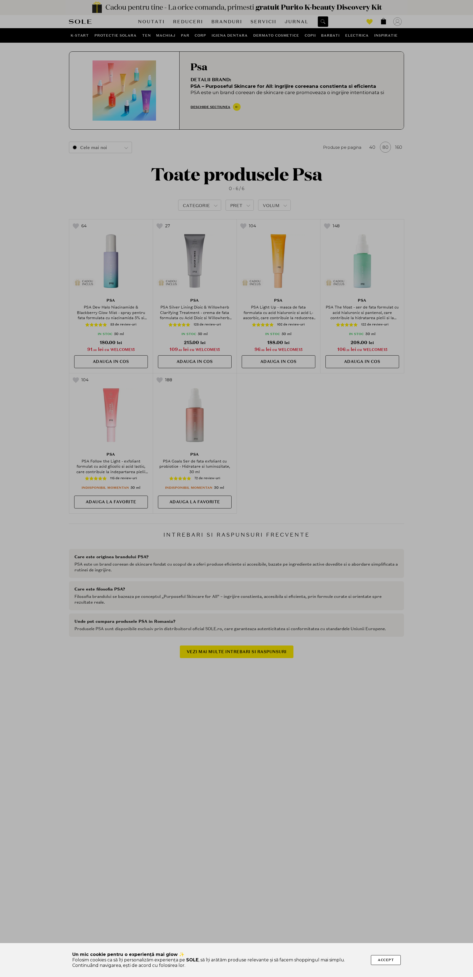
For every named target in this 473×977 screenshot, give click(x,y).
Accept (386, 960)
